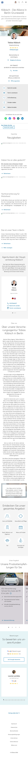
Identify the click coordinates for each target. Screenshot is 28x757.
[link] (9, 97)
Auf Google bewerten (14, 659)
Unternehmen (14, 738)
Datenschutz (14, 727)
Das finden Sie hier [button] (6, 125)
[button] (14, 36)
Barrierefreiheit (14, 731)
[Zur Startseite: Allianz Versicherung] (2, 2)
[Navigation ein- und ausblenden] (26, 2)
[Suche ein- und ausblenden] (19, 2)
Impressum (14, 724)
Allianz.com (14, 745)
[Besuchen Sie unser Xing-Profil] (18, 118)
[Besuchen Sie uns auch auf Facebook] (10, 118)
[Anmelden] (22, 2)
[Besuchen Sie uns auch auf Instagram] (14, 118)
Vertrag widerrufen (13, 713)
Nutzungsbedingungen (14, 734)
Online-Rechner (14, 741)
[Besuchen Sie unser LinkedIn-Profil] (22, 118)
